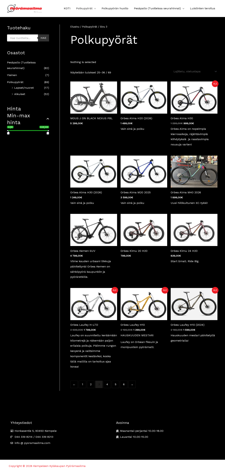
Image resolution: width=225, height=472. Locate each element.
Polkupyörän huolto (115, 8)
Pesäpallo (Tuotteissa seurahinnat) (157, 8)
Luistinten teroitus (202, 8)
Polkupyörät (84, 8)
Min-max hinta (18, 118)
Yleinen (12, 75)
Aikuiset (19, 94)
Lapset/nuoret (24, 87)
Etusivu (74, 26)
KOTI (67, 8)
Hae (43, 38)
